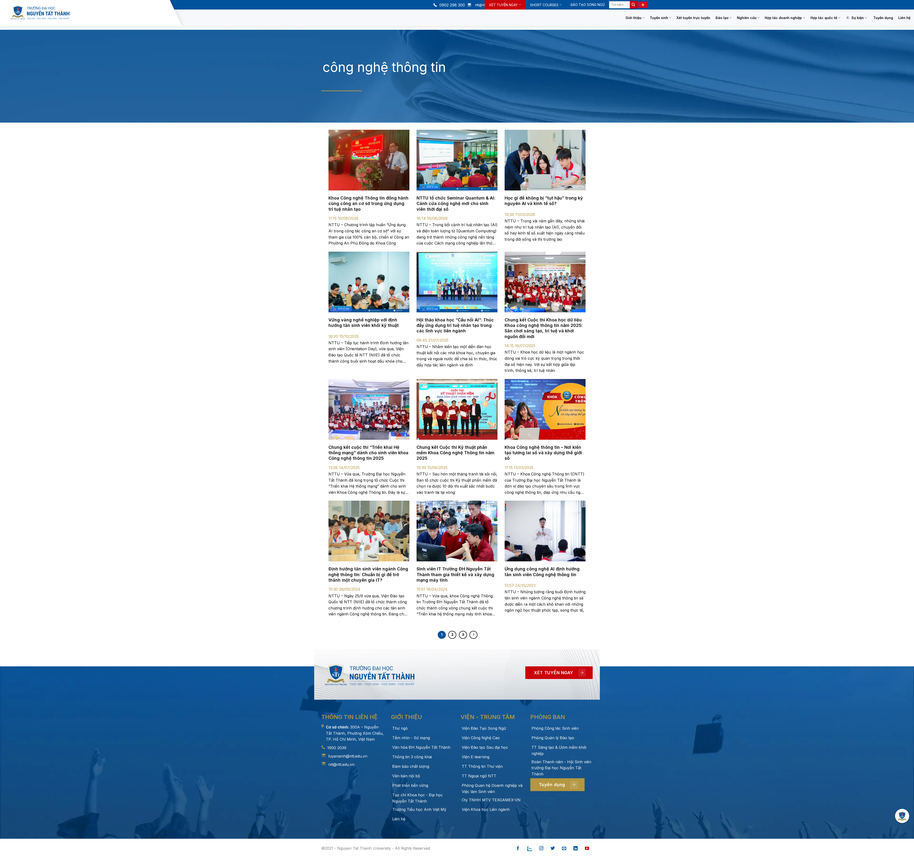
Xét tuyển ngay (503, 5)
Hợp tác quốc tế (823, 18)
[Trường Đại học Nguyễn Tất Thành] (89, 12)
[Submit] (633, 5)
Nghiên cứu (746, 18)
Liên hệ (904, 18)
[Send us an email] (564, 848)
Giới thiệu (633, 18)
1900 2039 (336, 747)
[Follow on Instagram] (541, 848)
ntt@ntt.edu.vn (341, 764)
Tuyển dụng (883, 18)
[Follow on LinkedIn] (575, 848)
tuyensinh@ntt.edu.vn (347, 756)
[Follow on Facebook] (518, 848)
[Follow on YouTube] (587, 848)
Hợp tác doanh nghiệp (783, 18)
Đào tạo (722, 18)
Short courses (544, 5)
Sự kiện (857, 18)
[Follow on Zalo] (529, 848)
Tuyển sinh (659, 18)
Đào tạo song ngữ (588, 5)
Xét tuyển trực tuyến (693, 18)
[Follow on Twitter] (553, 848)
